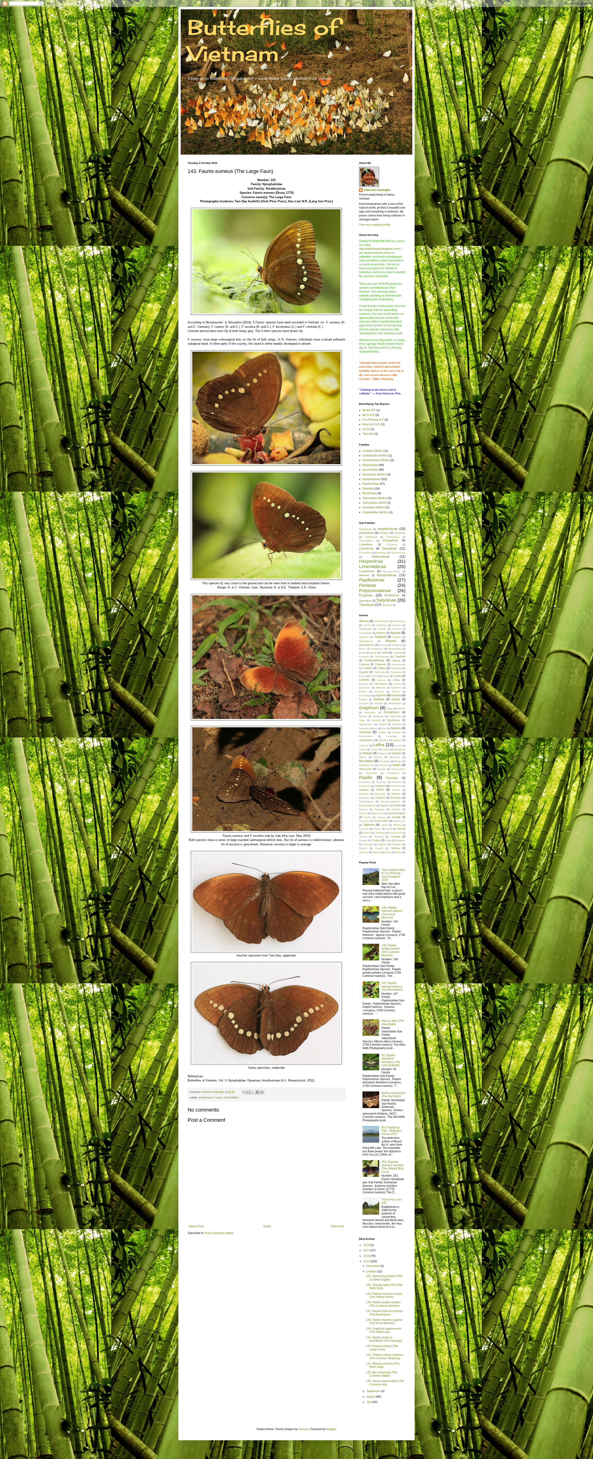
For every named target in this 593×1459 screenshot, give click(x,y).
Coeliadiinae (365, 544)
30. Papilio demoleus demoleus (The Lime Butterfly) (391, 1060)
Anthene (380, 632)
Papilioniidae (371, 483)
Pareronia (381, 782)
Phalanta (364, 789)
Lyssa (386, 749)
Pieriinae (367, 585)
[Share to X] (253, 1092)
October (371, 1271)
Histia (362, 720)
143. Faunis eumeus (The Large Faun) (382, 1347)
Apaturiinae (366, 532)
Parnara (396, 782)
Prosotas (396, 797)
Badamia (397, 645)
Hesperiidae (370, 465)
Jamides (396, 728)
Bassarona (377, 648)
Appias (395, 632)
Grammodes (394, 703)
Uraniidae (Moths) (374, 507)
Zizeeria (376, 852)
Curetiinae (391, 544)
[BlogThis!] (248, 1092)
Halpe (390, 708)
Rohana (363, 809)
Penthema (396, 786)
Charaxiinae (390, 540)
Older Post (337, 1226)
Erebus (363, 691)
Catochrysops (381, 656)
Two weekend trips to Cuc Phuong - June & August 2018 (393, 874)
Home (267, 1226)
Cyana (385, 676)
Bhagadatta (394, 648)
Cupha (362, 676)
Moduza (378, 757)
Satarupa (380, 809)
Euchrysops (365, 695)
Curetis (374, 676)
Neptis (397, 765)
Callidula (397, 652)
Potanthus (364, 798)
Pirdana (396, 790)
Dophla (397, 684)
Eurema (396, 695)
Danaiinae (389, 548)
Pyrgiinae (366, 595)
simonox (303, 1429)
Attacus (383, 645)
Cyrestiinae (366, 548)
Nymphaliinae (387, 575)
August (371, 1396)
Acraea (367, 625)
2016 (366, 1256)
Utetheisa (368, 844)
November (373, 1266)
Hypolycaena (366, 724)
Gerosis (378, 703)
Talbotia (397, 825)
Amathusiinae (205, 1097)
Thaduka (380, 832)
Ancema (396, 629)
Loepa (362, 749)
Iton (375, 728)
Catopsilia (399, 656)
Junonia (365, 732)
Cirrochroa (379, 672)
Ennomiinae (365, 552)
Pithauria (364, 794)
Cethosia (364, 664)
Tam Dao (368, 433)
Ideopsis (396, 724)
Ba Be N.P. (369, 410)
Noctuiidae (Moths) (374, 474)
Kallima (382, 732)
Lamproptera (366, 740)
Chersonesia (398, 664)
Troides (376, 840)
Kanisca (396, 732)
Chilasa (382, 668)
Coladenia (395, 672)
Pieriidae (368, 488)
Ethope (396, 691)
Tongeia (363, 840)
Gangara (364, 703)
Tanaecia (364, 829)
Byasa (373, 652)
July (369, 1402)
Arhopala (380, 636)
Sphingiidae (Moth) (375, 502)
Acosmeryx (399, 621)
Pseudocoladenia (390, 801)
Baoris (362, 648)
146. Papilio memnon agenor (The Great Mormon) (392, 912)
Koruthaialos (365, 736)
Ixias (384, 728)
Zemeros (363, 852)
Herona (363, 716)
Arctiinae (384, 532)
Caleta (384, 652)
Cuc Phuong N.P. (373, 419)
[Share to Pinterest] (262, 1092)
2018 (366, 1245)
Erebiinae (381, 552)
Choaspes (396, 668)
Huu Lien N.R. (371, 424)
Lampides (392, 736)
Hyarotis (376, 720)
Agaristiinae (365, 529)
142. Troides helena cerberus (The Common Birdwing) (384, 1356)
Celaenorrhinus (374, 660)
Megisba (382, 753)
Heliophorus (391, 712)
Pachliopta (371, 773)
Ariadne (397, 637)
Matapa (367, 753)
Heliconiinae (381, 556)
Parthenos (364, 786)
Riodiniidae (370, 493)
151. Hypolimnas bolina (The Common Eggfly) (384, 1278)
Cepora (396, 660)
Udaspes (400, 840)
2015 (366, 1261)
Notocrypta (365, 769)
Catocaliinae (393, 537)
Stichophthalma (396, 813)
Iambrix (382, 724)
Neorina (383, 765)
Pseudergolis (366, 801)
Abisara (364, 621)
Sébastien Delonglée (377, 190)
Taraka (377, 829)
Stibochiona (377, 813)
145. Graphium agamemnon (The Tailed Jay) (383, 1330)
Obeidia (381, 769)
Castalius (364, 656)
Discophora (380, 683)
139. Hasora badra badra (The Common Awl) (385, 1382)
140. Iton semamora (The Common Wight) (381, 1374)
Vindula (363, 848)
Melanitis (396, 753)
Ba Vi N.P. (369, 415)
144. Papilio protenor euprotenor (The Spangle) (384, 1339)
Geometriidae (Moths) (376, 460)
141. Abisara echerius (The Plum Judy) (383, 1365)
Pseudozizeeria (367, 805)
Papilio (365, 777)
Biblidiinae (399, 533)
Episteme (396, 687)
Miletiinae (364, 575)
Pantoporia (393, 773)
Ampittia (382, 629)
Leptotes (364, 745)
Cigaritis (363, 672)
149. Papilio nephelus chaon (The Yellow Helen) (384, 1295)
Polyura (396, 793)
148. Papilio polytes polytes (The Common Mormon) (391, 950)
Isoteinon (364, 728)
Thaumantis (395, 832)
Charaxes (380, 664)
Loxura (374, 749)
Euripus (363, 699)
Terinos (367, 832)
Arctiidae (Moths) (373, 451)
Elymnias (380, 687)
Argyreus (364, 637)
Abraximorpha (381, 621)
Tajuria (384, 825)
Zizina (388, 852)
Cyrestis (364, 679)
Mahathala (399, 749)
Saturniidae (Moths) (375, 498)
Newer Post (196, 1226)
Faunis (218, 1097)
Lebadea (383, 740)
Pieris (380, 789)
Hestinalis (378, 716)
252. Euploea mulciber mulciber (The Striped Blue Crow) (393, 1166)
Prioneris (380, 797)
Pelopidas (380, 785)
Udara (388, 840)
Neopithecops (366, 765)
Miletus (362, 757)
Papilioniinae (372, 580)
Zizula (398, 852)
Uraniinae (387, 605)
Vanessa (396, 844)
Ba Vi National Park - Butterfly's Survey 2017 (392, 1131)
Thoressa (379, 836)
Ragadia (384, 805)
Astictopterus (366, 641)
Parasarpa (364, 782)
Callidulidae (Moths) (375, 455)
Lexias (398, 745)
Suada (367, 817)
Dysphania (364, 687)
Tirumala (395, 836)
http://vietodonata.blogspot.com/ (379, 248)
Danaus (381, 680)
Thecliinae (366, 604)
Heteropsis (395, 716)
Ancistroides (365, 633)
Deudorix (364, 684)
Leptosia (397, 740)
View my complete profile (375, 224)
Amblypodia (365, 629)
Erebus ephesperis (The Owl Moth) (393, 1094)
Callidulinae (371, 537)
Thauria (363, 836)
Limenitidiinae (372, 566)
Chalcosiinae (366, 540)
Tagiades (369, 824)
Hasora (401, 708)
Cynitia (397, 676)
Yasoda (379, 848)
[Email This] (244, 1092)
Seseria (363, 813)
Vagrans (382, 844)
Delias (396, 679)
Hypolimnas (393, 720)
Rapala (397, 805)
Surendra (364, 821)
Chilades (367, 668)
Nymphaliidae (231, 1097)
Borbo (362, 652)
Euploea (381, 695)
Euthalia (379, 699)
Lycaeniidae (370, 469)
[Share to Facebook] (257, 1092)
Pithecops (380, 794)
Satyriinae (386, 600)
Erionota (379, 691)
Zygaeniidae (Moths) (375, 512)
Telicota (401, 828)
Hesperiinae (371, 561)
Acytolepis (381, 625)
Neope (398, 761)
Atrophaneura (366, 645)
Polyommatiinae (375, 590)
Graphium (369, 707)
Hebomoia (370, 712)
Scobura (396, 809)
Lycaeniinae (367, 571)
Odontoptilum (398, 769)
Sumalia (396, 817)
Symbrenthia (381, 820)
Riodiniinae (392, 595)
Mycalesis (366, 761)
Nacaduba (385, 761)
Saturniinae (365, 600)
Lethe (378, 744)
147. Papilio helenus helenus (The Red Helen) (392, 986)
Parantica (392, 778)
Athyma (390, 641)
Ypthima (395, 848)
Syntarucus (399, 821)
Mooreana (394, 757)
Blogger (331, 1429)
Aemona (396, 625)
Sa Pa (366, 429)
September (373, 1391)
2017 (366, 1250)
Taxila (389, 829)
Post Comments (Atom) (219, 1233)
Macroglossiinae (391, 571)
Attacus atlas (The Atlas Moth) (393, 1022)
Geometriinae (398, 552)
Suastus (381, 817)
